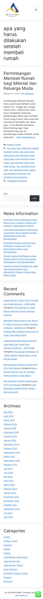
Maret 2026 (9, 420)
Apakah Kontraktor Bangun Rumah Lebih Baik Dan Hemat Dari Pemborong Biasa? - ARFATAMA (20, 344)
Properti (7, 577)
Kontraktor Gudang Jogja (15, 573)
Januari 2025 (10, 440)
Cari (5, 194)
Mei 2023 (8, 477)
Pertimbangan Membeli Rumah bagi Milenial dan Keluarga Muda (20, 81)
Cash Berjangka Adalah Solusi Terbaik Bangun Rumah (20, 388)
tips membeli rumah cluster (22, 170)
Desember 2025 (11, 432)
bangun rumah (14, 144)
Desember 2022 (11, 497)
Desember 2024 (11, 444)
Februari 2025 (10, 436)
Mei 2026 (8, 412)
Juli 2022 (8, 513)
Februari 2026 (10, 424)
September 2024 (12, 452)
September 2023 (12, 460)
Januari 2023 (10, 493)
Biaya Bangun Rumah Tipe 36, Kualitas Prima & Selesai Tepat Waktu (20, 372)
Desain (7, 549)
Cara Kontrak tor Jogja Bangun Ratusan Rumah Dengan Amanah (19, 311)
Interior (7, 553)
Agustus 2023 (10, 464)
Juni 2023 (8, 473)
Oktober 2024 (10, 448)
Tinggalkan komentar (17, 181)
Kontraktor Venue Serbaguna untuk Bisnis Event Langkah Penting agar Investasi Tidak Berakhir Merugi (20, 223)
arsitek (7, 537)
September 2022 (12, 509)
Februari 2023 (10, 489)
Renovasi (8, 581)
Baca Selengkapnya (25, 137)
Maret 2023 (9, 485)
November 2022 (11, 501)
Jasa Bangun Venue (13, 565)
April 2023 (8, 481)
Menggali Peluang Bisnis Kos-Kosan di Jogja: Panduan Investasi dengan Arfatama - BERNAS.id (21, 324)
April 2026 (8, 416)
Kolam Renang (10, 569)
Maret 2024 (9, 456)
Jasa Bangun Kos (12, 561)
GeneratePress (21, 595)
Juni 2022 (8, 517)
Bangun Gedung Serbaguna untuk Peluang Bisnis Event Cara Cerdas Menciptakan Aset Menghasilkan (20, 259)
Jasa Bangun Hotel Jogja (15, 557)
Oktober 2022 (10, 505)
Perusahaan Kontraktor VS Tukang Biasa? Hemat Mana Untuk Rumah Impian (21, 355)
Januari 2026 (10, 428)
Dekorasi (8, 545)
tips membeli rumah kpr (15, 173)
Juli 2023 (8, 468)
